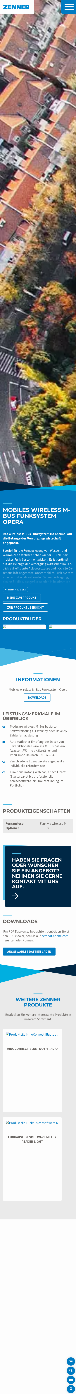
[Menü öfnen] (68, 7)
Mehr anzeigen (17, 589)
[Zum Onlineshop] (71, 1361)
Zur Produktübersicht (25, 607)
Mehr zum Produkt (22, 597)
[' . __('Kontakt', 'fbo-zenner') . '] (38, 876)
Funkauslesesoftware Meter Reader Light (32, 1139)
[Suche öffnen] (71, 1371)
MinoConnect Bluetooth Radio (32, 1049)
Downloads (37, 697)
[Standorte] (71, 1389)
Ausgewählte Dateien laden (29, 951)
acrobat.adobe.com (55, 936)
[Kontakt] (71, 1380)
